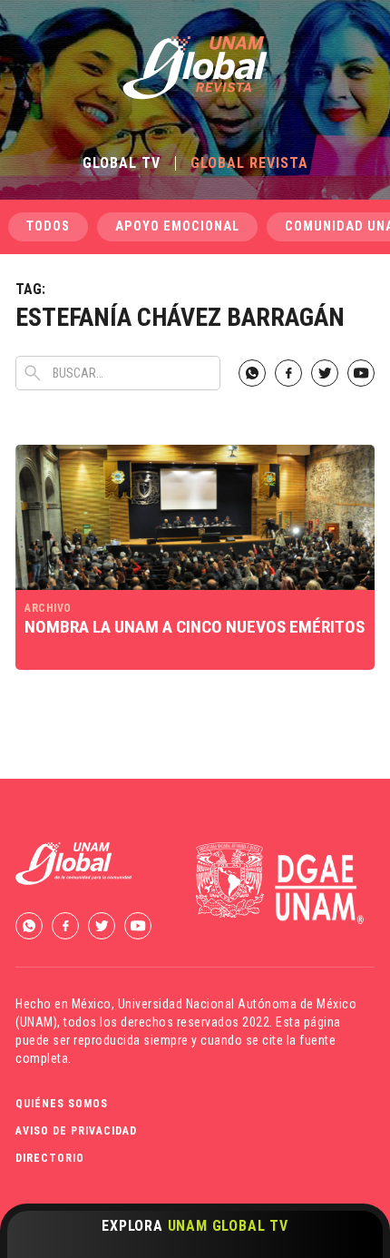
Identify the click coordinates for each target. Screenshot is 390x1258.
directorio (49, 1158)
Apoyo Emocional (177, 226)
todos (48, 226)
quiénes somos (61, 1103)
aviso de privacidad (76, 1131)
